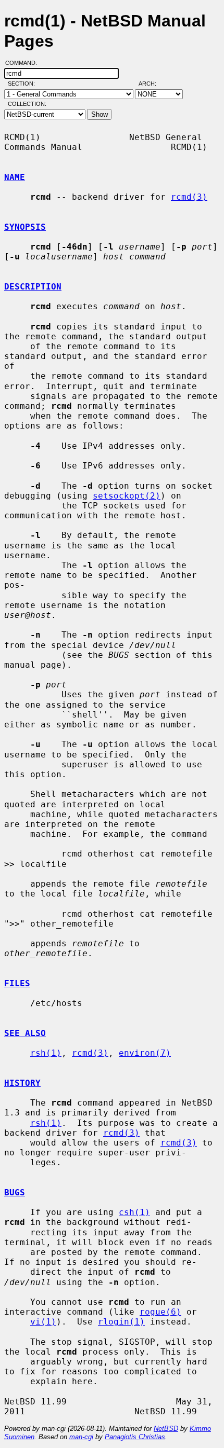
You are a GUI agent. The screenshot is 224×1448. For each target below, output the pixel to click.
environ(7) (145, 1053)
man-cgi (81, 1437)
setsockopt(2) (126, 496)
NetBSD (166, 1428)
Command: (24, 63)
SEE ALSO (25, 1033)
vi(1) (43, 1322)
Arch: (152, 83)
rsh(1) (45, 1053)
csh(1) (134, 1212)
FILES (17, 983)
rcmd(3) (189, 197)
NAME (14, 177)
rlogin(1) (121, 1322)
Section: (24, 83)
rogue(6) (160, 1312)
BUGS (14, 1192)
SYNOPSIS (25, 227)
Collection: (27, 104)
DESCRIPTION (32, 287)
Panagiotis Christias (135, 1437)
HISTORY (22, 1083)
